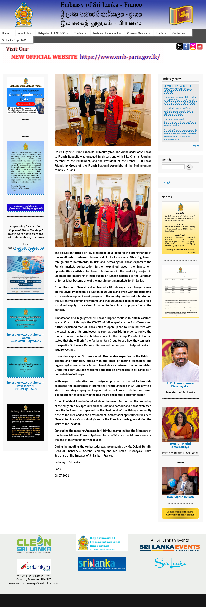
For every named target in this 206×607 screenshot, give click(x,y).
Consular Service (136, 33)
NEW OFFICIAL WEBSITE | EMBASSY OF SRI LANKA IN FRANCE (178, 89)
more (196, 146)
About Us (22, 33)
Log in (167, 182)
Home (5, 33)
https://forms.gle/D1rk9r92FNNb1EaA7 (29, 249)
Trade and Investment (104, 33)
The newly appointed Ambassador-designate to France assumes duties (180, 122)
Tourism (77, 33)
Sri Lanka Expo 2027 (14, 40)
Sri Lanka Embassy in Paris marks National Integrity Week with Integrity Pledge (178, 111)
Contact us (178, 33)
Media (158, 33)
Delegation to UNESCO (50, 33)
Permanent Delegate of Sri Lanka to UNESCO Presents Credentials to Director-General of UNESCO (180, 100)
